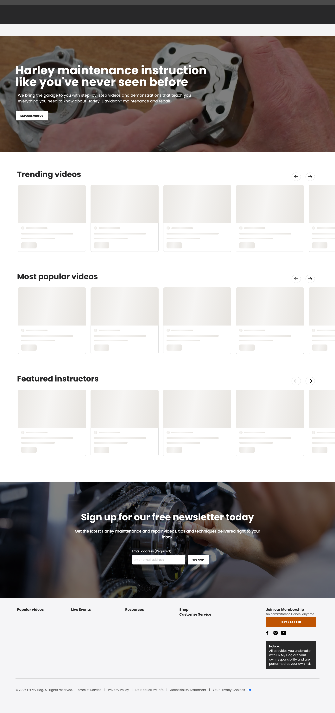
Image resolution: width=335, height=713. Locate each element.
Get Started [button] (291, 622)
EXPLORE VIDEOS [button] (31, 116)
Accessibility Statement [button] (188, 690)
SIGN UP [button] (198, 560)
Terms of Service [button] (88, 690)
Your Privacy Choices (229, 690)
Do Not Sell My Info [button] (149, 690)
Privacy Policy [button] (118, 690)
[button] (296, 177)
